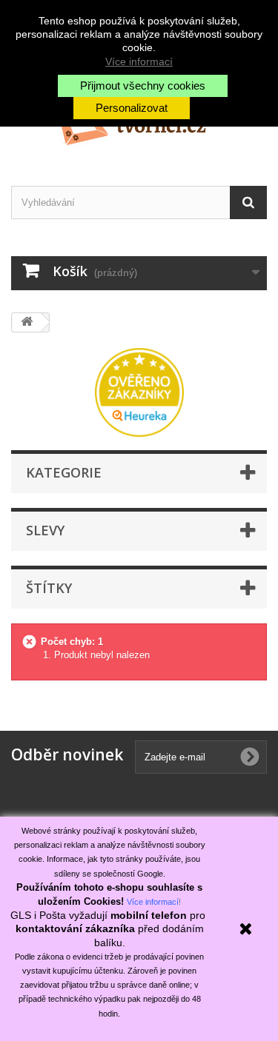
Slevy (45, 530)
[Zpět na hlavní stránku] (27, 322)
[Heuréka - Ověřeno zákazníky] (139, 391)
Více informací (139, 61)
